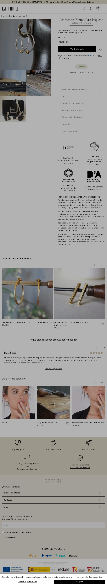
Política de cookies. (94, 577)
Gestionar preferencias (27, 582)
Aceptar (79, 582)
